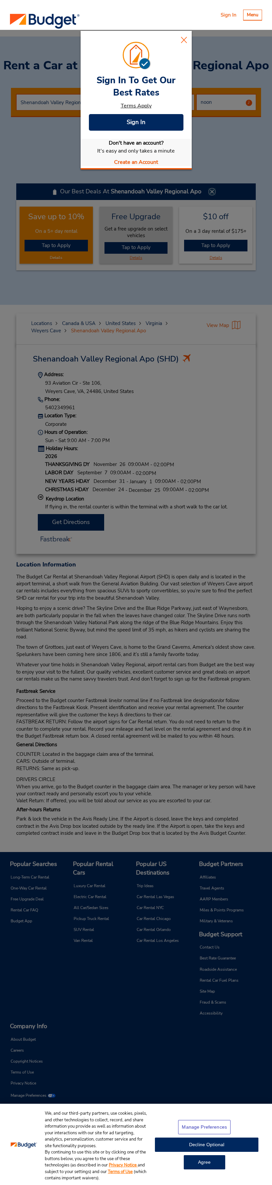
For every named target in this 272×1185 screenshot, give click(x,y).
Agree (204, 1162)
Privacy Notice (123, 1165)
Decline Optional (206, 1144)
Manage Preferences (204, 1127)
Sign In (136, 122)
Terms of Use (120, 1172)
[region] (136, 1144)
